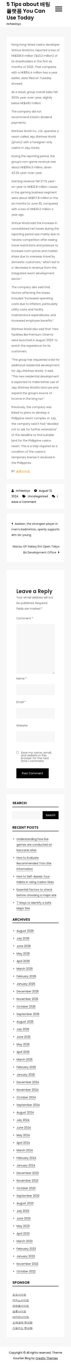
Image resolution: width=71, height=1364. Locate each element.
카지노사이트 (20, 1300)
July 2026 (23, 938)
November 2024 (28, 1090)
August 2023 (25, 1203)
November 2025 (27, 999)
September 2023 (28, 1196)
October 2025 (26, 1007)
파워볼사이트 (20, 1306)
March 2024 (25, 1150)
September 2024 (28, 1105)
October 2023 (26, 1188)
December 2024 (28, 1082)
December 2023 (28, 1173)
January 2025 (26, 1075)
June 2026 (24, 946)
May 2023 (23, 1226)
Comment (24, 618)
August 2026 (25, 931)
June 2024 (24, 1128)
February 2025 (26, 1067)
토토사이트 (19, 1295)
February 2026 (26, 976)
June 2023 (24, 1218)
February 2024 (26, 1158)
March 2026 (25, 969)
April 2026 (23, 961)
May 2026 (23, 954)
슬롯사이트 (23, 471)
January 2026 (26, 984)
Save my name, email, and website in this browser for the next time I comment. (36, 756)
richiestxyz (23, 491)
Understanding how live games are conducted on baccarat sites (34, 844)
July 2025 (23, 1029)
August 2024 (25, 1112)
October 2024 (26, 1097)
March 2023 (25, 1241)
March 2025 (25, 1059)
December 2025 (28, 991)
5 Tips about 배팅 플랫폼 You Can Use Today (28, 11)
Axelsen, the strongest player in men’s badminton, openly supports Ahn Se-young (35, 529)
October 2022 (26, 1271)
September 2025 (28, 1014)
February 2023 (26, 1249)
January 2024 (26, 1165)
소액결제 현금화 (22, 1323)
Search (19, 802)
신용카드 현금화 (22, 1328)
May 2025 (23, 1044)
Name (21, 679)
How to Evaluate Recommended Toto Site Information (34, 863)
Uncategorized (38, 496)
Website (22, 726)
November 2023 (27, 1181)
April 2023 (23, 1234)
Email (21, 702)
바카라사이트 (20, 1317)
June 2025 (24, 1037)
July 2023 (23, 1211)
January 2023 (26, 1256)
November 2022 (27, 1264)
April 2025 (23, 1052)
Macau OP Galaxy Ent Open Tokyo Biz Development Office (36, 549)
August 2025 (25, 1022)
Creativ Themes (47, 1358)
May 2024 (23, 1135)
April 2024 (23, 1143)
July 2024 (23, 1120)
